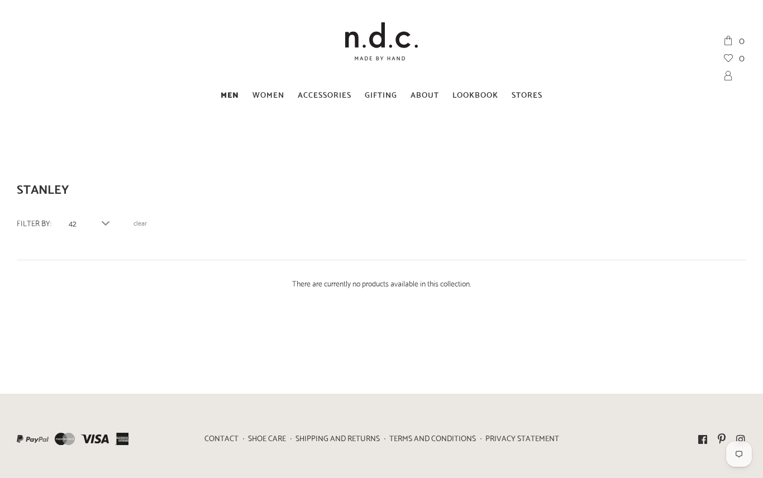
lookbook (475, 94)
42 (73, 223)
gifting (381, 94)
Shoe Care (267, 437)
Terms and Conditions (432, 437)
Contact (221, 437)
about (425, 94)
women (268, 94)
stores (527, 94)
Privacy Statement (522, 437)
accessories (324, 94)
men (230, 94)
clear (140, 222)
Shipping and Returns (337, 437)
